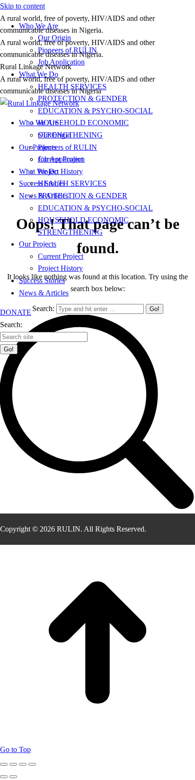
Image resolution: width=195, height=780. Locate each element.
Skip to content (22, 6)
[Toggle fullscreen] (23, 764)
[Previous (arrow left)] (4, 776)
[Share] (13, 764)
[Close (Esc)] (4, 764)
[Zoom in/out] (32, 764)
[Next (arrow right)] (13, 776)
